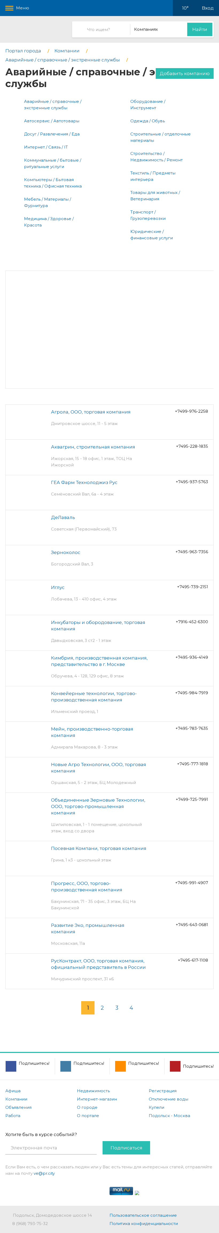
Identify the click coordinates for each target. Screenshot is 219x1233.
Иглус (58, 587)
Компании (16, 1099)
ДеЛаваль (63, 517)
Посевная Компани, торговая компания (98, 848)
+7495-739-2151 (192, 586)
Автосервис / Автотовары (51, 120)
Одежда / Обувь (147, 120)
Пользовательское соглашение (143, 1215)
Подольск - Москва (169, 1115)
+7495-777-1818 (192, 763)
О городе (87, 1107)
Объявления (18, 1107)
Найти (199, 29)
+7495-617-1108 (193, 960)
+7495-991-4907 (191, 882)
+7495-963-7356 (191, 551)
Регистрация (163, 1090)
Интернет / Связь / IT (46, 147)
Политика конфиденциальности (144, 1223)
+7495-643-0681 (192, 924)
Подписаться (126, 1147)
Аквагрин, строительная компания (93, 447)
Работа (12, 1115)
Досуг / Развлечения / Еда (52, 133)
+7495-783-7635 (191, 728)
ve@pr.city (44, 1173)
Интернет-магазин (97, 1099)
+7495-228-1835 (192, 446)
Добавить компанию (185, 73)
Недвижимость (93, 1090)
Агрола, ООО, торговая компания (91, 412)
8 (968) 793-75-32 (30, 1223)
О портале (88, 1115)
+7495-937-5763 (192, 481)
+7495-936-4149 (191, 657)
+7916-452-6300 (192, 621)
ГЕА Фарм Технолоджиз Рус (84, 482)
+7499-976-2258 (191, 411)
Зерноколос (65, 552)
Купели (156, 1107)
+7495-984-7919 (191, 692)
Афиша (13, 1090)
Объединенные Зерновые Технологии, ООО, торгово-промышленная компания (98, 806)
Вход (208, 8)
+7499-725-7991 (192, 799)
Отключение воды (168, 1099)
